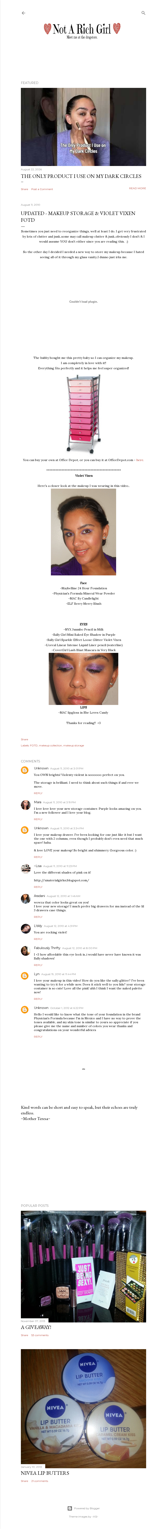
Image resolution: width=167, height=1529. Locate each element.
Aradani (39, 896)
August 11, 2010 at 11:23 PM (60, 866)
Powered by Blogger (87, 1508)
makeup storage (73, 745)
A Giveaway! (36, 1327)
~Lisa (38, 866)
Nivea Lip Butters (45, 1473)
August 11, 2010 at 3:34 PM (67, 828)
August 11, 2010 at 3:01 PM (66, 768)
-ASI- (95, 1516)
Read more (137, 188)
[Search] (143, 12)
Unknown (41, 768)
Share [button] (24, 189)
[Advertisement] (83, 1162)
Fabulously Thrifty (47, 948)
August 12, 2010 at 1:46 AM (63, 896)
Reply (38, 793)
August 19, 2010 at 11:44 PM (58, 974)
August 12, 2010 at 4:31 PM (60, 926)
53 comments (39, 1335)
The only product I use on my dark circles (81, 176)
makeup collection (50, 745)
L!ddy (38, 926)
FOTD (34, 745)
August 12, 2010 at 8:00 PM (79, 948)
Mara (37, 802)
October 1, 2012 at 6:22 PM (66, 1008)
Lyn (37, 974)
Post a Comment (42, 189)
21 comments (39, 1481)
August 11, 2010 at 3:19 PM (59, 802)
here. (140, 460)
